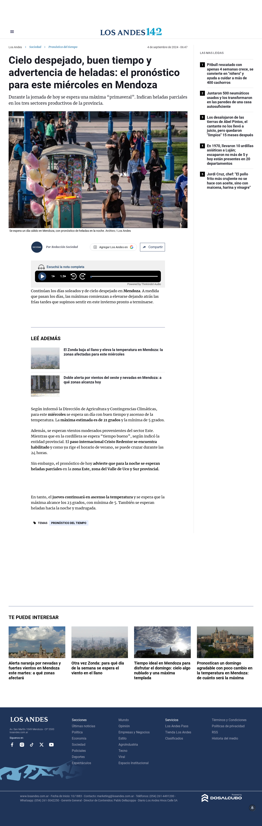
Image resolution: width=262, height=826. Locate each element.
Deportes (78, 757)
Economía (79, 738)
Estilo (122, 738)
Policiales (79, 751)
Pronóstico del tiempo (68, 523)
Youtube (51, 744)
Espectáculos (81, 763)
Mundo (124, 720)
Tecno (123, 751)
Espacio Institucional (134, 763)
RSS (215, 732)
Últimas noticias (83, 726)
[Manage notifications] (252, 807)
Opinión (124, 726)
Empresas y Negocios (134, 732)
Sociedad (35, 47)
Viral (122, 757)
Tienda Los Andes (178, 732)
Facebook (12, 744)
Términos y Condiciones (229, 720)
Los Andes (15, 47)
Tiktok (31, 744)
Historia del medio (225, 738)
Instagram (21, 744)
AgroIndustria (128, 744)
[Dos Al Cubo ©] (222, 801)
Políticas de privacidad (228, 726)
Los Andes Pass (176, 726)
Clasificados (174, 738)
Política (77, 732)
